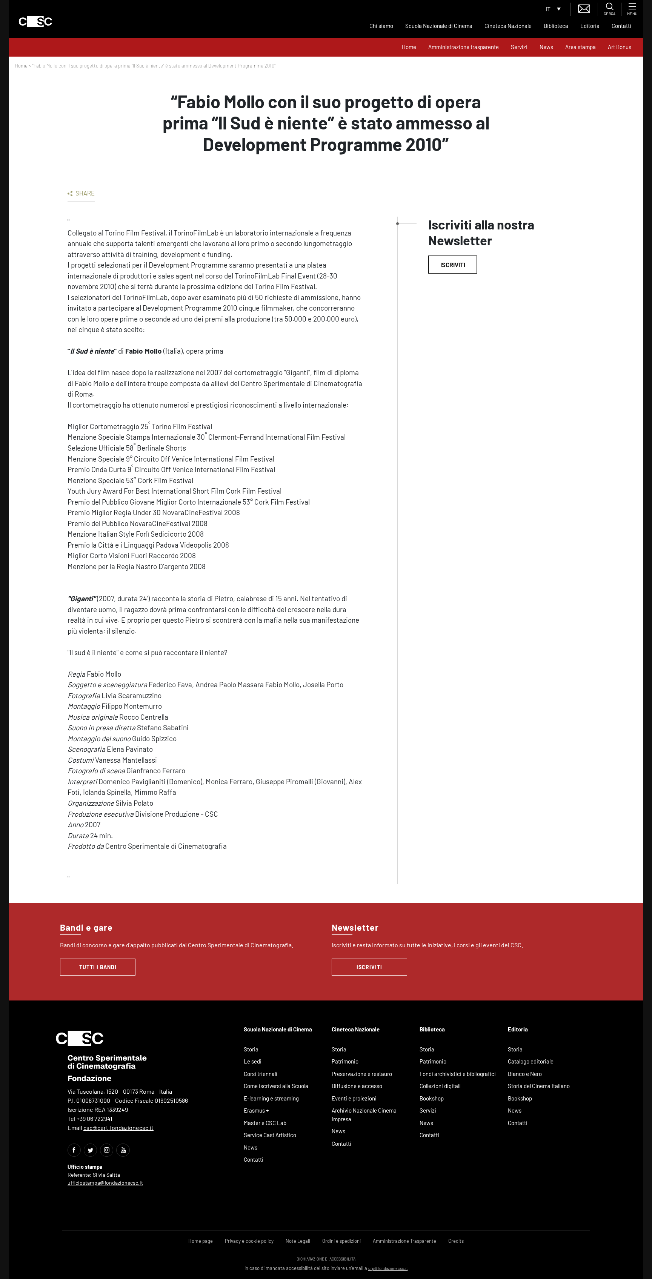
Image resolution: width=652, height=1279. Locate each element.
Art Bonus (619, 46)
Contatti (621, 25)
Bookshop (432, 1098)
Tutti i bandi (98, 967)
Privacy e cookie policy (249, 1241)
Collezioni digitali (440, 1085)
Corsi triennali (260, 1073)
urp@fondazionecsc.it (388, 1268)
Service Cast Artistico (270, 1134)
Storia (251, 1049)
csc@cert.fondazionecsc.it (118, 1127)
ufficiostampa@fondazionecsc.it (105, 1182)
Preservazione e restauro (362, 1073)
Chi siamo (381, 25)
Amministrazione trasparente (463, 46)
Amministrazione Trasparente (404, 1241)
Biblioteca (556, 25)
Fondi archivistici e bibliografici (458, 1073)
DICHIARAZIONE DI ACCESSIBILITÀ (326, 1258)
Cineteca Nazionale (508, 25)
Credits (456, 1241)
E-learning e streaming (271, 1098)
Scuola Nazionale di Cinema (438, 25)
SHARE (84, 193)
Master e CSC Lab (265, 1122)
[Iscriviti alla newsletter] (584, 7)
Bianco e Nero (525, 1073)
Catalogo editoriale (531, 1061)
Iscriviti (452, 264)
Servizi (519, 46)
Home (409, 46)
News (546, 46)
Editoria (590, 25)
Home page (200, 1241)
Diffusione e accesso (357, 1085)
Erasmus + (256, 1110)
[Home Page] (35, 21)
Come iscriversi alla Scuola (276, 1085)
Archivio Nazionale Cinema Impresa (364, 1114)
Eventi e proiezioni (354, 1098)
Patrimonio (345, 1061)
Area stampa (580, 46)
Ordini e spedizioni (341, 1241)
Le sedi (252, 1061)
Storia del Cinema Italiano (539, 1085)
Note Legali (298, 1241)
